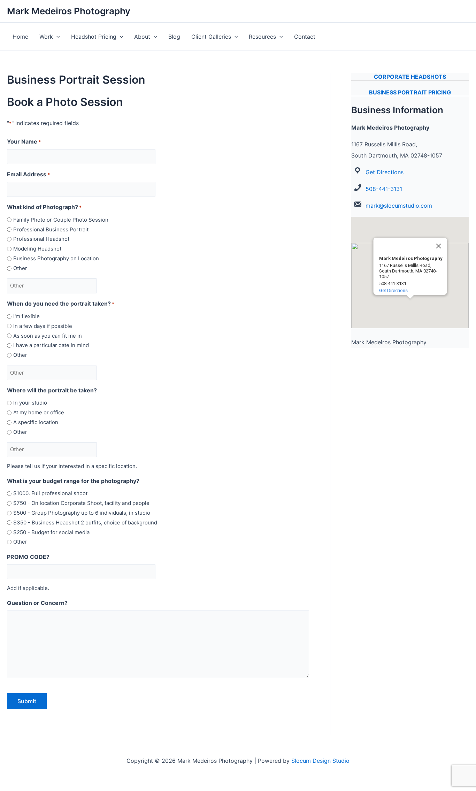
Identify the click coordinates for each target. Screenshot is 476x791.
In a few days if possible (42, 326)
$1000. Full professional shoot (50, 493)
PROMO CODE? (28, 556)
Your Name (24, 141)
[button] (56, 37)
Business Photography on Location (56, 258)
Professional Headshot (41, 239)
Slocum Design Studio (320, 760)
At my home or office (38, 412)
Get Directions (385, 172)
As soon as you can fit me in (47, 335)
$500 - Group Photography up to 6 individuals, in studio (81, 512)
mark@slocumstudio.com (399, 205)
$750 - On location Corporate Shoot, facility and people (81, 503)
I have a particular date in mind (51, 345)
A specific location (35, 422)
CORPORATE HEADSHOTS (410, 76)
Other (20, 268)
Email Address (28, 174)
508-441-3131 (384, 188)
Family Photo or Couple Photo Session (60, 219)
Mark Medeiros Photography (68, 11)
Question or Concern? (37, 602)
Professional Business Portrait (51, 229)
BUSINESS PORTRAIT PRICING (410, 92)
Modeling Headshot (37, 248)
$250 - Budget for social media (51, 532)
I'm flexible (26, 316)
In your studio (30, 402)
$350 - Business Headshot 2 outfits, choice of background (85, 522)
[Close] (438, 246)
